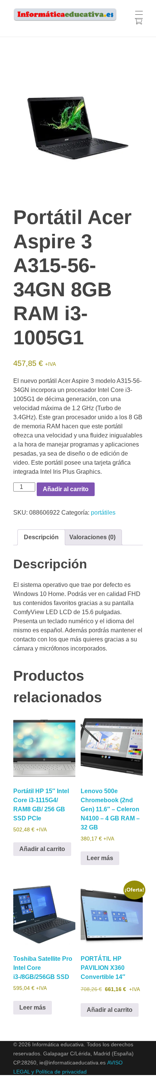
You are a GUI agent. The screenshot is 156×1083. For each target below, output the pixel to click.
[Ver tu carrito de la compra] (138, 22)
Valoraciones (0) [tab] (92, 537)
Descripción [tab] (41, 537)
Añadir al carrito (66, 489)
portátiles (103, 512)
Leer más (100, 858)
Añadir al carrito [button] (42, 849)
